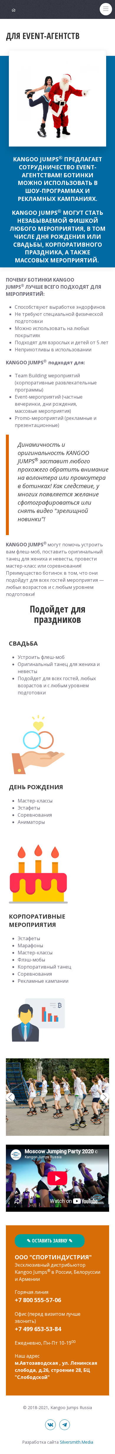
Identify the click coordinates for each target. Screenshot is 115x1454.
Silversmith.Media (76, 1442)
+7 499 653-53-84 (38, 1329)
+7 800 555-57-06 (38, 1300)
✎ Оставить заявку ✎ (50, 1240)
